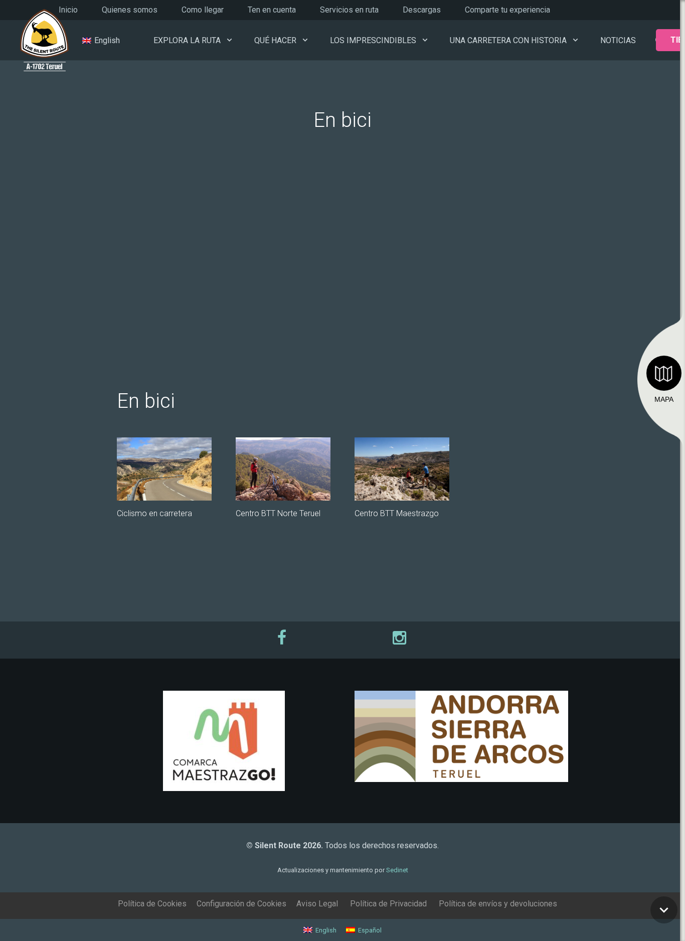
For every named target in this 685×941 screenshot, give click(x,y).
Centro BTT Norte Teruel (278, 513)
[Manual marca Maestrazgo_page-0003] (223, 741)
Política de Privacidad (388, 903)
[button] (229, 40)
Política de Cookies (152, 903)
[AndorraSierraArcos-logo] (461, 736)
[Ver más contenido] (663, 909)
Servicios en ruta (349, 10)
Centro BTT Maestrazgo (397, 513)
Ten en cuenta (272, 10)
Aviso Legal (317, 903)
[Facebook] (283, 637)
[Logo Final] (44, 40)
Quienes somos (129, 10)
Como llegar (203, 10)
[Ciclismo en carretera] (164, 469)
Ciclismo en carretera (154, 513)
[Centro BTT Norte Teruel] (283, 469)
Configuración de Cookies (241, 903)
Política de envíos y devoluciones (498, 903)
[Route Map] (663, 373)
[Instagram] (402, 637)
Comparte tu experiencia (507, 10)
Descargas (422, 10)
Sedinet (397, 870)
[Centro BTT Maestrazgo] (402, 469)
